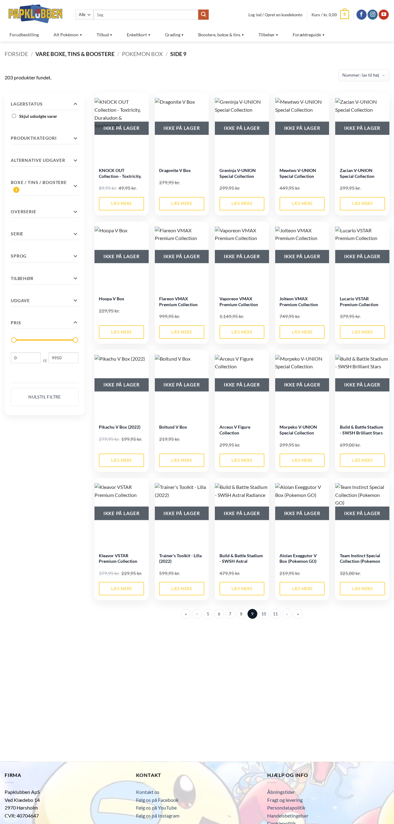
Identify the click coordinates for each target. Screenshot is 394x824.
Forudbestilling (24, 34)
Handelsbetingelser (287, 815)
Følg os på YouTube (156, 807)
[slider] (14, 340)
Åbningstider (281, 792)
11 (275, 613)
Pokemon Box (142, 53)
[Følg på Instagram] (373, 15)
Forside (16, 53)
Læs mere (121, 203)
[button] (275, 14)
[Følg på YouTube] (384, 15)
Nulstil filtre (44, 396)
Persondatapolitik (286, 807)
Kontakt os (147, 792)
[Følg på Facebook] (361, 15)
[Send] (203, 15)
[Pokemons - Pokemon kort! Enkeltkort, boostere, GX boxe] (35, 14)
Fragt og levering (285, 800)
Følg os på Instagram (157, 815)
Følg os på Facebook (157, 800)
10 (263, 613)
